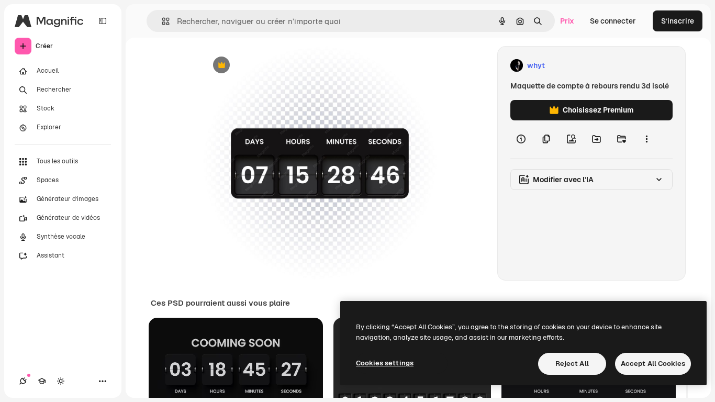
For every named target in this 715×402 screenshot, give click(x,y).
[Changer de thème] (60, 381)
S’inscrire (677, 21)
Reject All (572, 363)
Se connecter (613, 21)
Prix (567, 21)
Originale (271, 66)
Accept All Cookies (653, 363)
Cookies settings (385, 363)
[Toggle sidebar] (102, 21)
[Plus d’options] (646, 139)
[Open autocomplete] (161, 21)
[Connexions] (23, 381)
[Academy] (41, 381)
